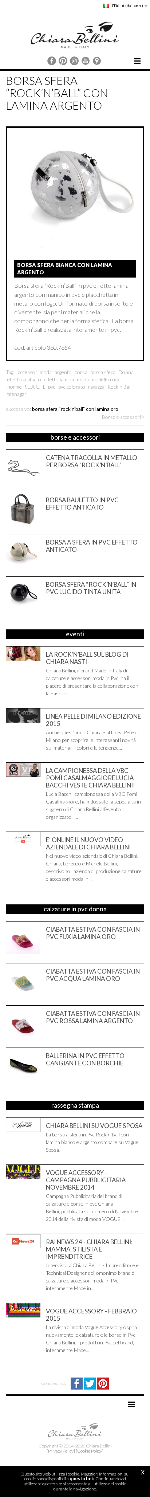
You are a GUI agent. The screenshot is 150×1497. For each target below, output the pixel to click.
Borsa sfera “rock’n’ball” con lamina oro (75, 409)
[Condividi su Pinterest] (103, 1383)
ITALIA (127, 5)
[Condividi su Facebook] (77, 1383)
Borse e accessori (121, 417)
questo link (82, 1478)
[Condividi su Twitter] (90, 1383)
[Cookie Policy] (89, 1451)
